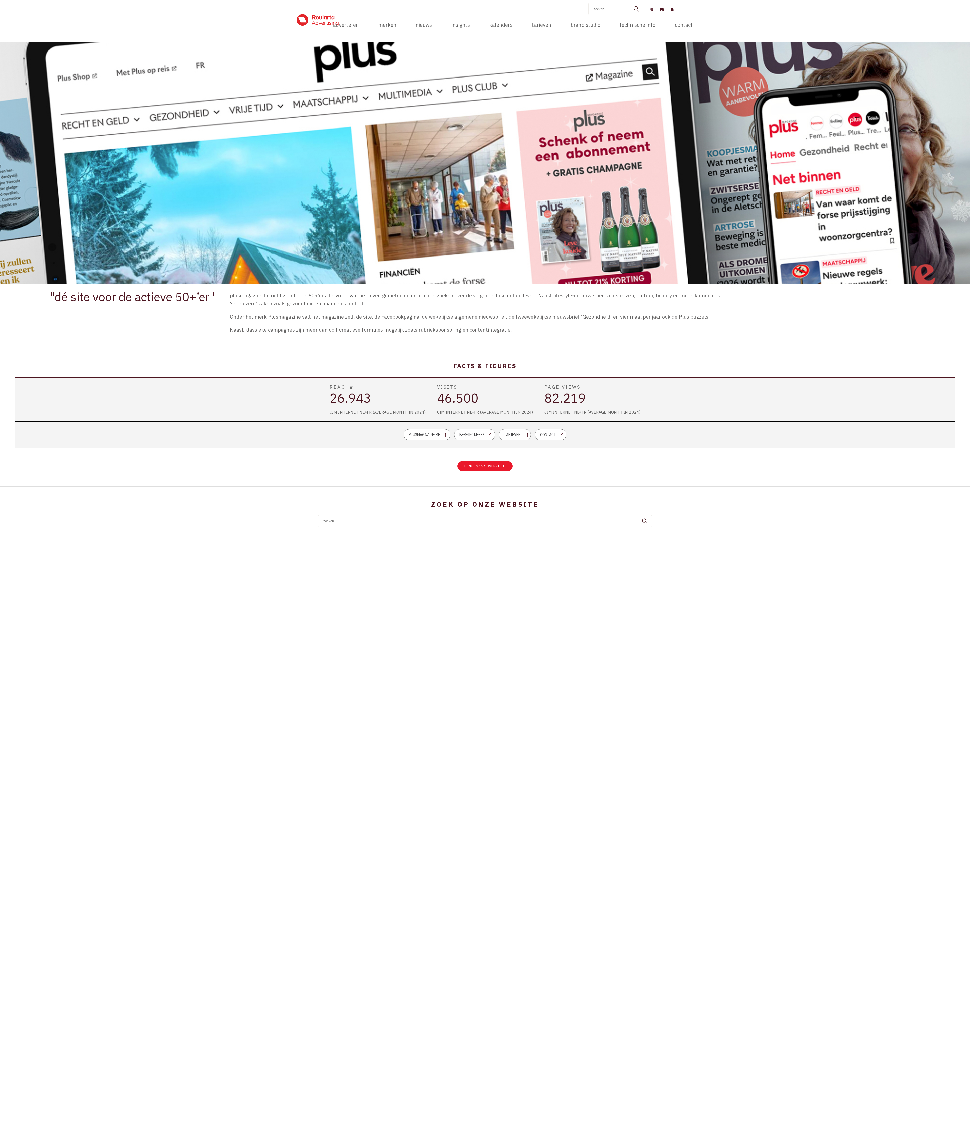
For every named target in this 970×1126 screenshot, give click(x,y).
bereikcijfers (472, 434)
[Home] (318, 20)
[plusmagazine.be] (858, 260)
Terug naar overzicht (485, 466)
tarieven (512, 434)
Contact (548, 434)
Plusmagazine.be (424, 434)
